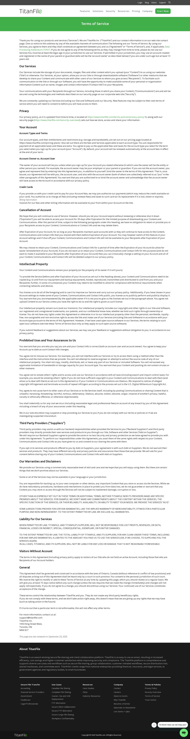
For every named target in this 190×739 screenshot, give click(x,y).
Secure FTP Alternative (62, 710)
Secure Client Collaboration (63, 707)
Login (140, 2)
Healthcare (26, 700)
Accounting (25, 688)
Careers (117, 692)
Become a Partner (122, 703)
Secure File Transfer (30, 684)
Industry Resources (91, 696)
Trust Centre (150, 700)
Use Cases (57, 684)
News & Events (121, 696)
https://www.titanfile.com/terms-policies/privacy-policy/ (116, 116)
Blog (147, 2)
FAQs (85, 692)
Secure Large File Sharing (63, 714)
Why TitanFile (120, 700)
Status (154, 2)
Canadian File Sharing (61, 688)
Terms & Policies (153, 684)
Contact (117, 688)
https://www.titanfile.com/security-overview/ (56, 120)
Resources (88, 684)
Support (162, 2)
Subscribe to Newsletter (125, 707)
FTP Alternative (59, 703)
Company (118, 684)
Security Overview (153, 692)
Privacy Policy (151, 688)
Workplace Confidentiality (63, 718)
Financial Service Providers (32, 692)
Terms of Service (152, 696)
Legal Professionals (29, 703)
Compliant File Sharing (61, 692)
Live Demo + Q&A (122, 711)
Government (26, 696)
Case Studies (88, 688)
